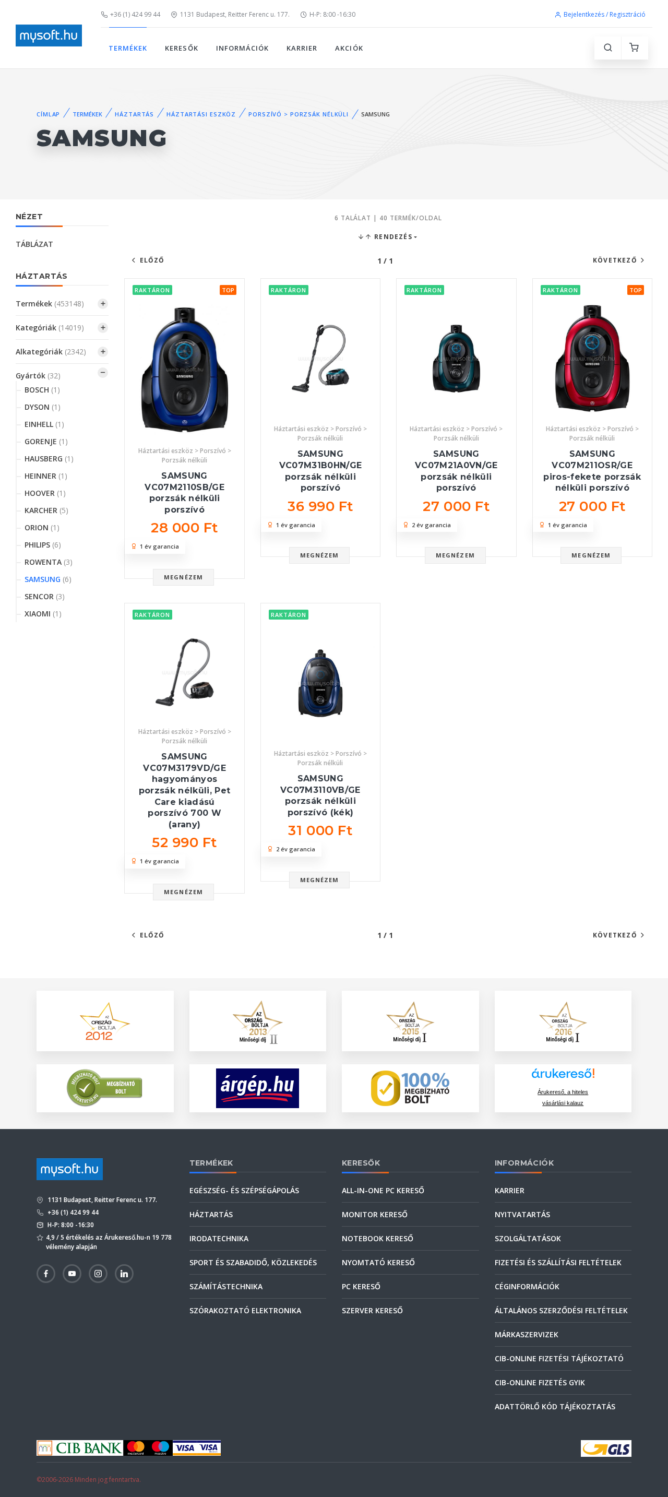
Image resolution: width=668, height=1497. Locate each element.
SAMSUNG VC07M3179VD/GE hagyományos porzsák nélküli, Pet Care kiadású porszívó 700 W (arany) (185, 790)
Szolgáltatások (528, 1238)
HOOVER (45, 493)
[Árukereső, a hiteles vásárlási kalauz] (105, 1087)
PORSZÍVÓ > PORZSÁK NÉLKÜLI (298, 114)
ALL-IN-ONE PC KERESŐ (383, 1190)
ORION (42, 527)
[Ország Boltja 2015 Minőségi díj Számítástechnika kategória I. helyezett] (410, 1020)
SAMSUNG (48, 579)
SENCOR (45, 596)
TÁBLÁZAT (34, 244)
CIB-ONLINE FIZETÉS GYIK (540, 1382)
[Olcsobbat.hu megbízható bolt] (410, 1088)
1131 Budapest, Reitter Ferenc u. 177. (235, 14)
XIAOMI (43, 614)
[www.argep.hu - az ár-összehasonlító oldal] (257, 1088)
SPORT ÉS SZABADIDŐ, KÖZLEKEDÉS (253, 1262)
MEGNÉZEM (183, 577)
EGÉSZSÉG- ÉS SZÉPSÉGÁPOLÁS (244, 1190)
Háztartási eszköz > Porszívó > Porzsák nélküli (184, 455)
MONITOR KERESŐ (375, 1214)
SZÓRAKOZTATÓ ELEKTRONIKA (245, 1310)
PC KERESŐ (361, 1286)
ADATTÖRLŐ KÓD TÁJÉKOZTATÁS (555, 1406)
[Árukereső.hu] (563, 1077)
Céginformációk (527, 1286)
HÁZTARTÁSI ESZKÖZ (201, 114)
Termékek (50, 303)
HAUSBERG (49, 459)
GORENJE (46, 441)
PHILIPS (43, 545)
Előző (152, 260)
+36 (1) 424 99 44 (135, 14)
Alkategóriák (51, 352)
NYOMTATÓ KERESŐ (378, 1262)
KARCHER (46, 510)
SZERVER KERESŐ (372, 1310)
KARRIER (302, 48)
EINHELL (44, 424)
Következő (615, 260)
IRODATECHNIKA (218, 1238)
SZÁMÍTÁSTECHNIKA (226, 1286)
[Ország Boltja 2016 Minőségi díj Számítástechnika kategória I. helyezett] (563, 1020)
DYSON (43, 407)
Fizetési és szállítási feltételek (558, 1262)
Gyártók (38, 376)
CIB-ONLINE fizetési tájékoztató (559, 1358)
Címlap (48, 114)
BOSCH (42, 390)
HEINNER (46, 476)
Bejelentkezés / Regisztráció (605, 14)
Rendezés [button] (392, 236)
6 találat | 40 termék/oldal (388, 217)
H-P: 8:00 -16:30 (332, 14)
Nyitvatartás (522, 1214)
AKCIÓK (349, 48)
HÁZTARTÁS (134, 114)
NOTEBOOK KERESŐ (377, 1238)
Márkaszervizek (526, 1334)
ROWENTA (49, 562)
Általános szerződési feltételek (561, 1310)
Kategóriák (50, 327)
